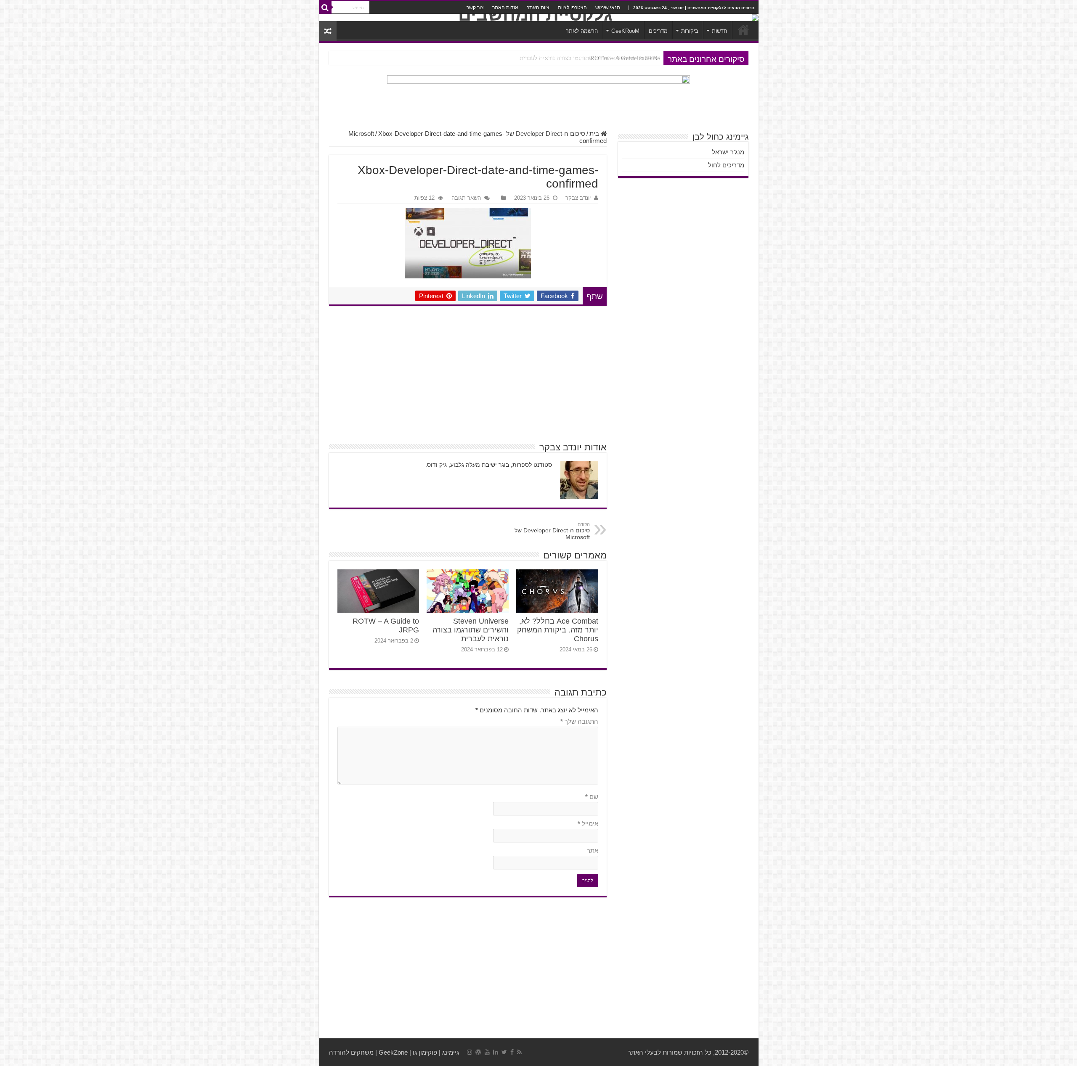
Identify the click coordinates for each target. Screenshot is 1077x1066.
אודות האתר (505, 8)
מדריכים (658, 31)
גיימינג (450, 1052)
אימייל (588, 823)
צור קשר (475, 8)
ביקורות (689, 31)
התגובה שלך (579, 721)
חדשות (719, 31)
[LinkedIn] (495, 1052)
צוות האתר (538, 8)
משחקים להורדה (351, 1052)
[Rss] (519, 1052)
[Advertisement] (468, 373)
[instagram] (469, 1052)
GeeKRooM (625, 31)
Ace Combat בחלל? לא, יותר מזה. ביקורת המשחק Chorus (557, 630)
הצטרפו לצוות (572, 8)
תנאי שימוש (607, 8)
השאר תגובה (466, 198)
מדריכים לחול (726, 165)
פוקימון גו (425, 1052)
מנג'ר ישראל (728, 152)
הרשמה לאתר (582, 31)
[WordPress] (478, 1052)
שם (591, 796)
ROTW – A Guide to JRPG (625, 58)
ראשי (743, 30)
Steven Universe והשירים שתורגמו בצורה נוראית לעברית (470, 630)
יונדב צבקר (578, 198)
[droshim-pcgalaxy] (539, 98)
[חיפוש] (325, 7)
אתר (592, 850)
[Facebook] (512, 1052)
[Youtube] (487, 1052)
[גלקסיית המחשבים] (539, 17)
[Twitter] (504, 1052)
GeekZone (393, 1052)
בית (595, 133)
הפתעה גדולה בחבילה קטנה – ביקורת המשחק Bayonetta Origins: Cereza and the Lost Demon (541, 58)
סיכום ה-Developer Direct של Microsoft (552, 531)
